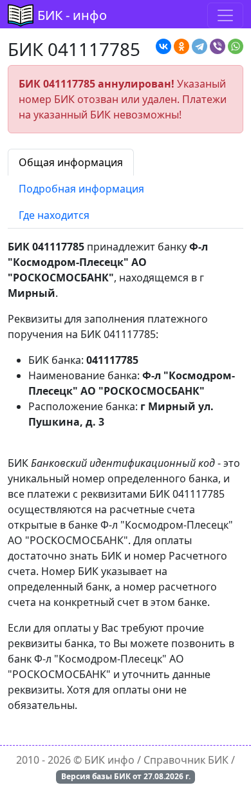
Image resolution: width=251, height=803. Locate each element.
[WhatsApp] (235, 46)
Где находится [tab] (54, 215)
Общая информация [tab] (71, 162)
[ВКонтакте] (163, 46)
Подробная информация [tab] (81, 189)
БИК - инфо (72, 15)
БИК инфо (109, 760)
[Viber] (217, 46)
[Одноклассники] (181, 46)
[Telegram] (199, 46)
